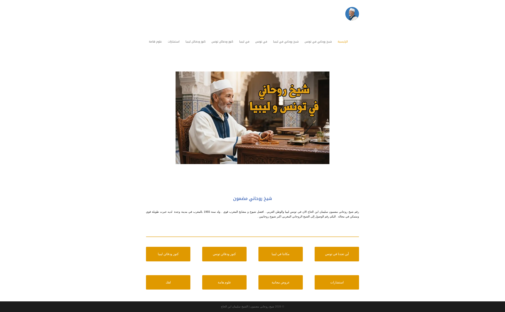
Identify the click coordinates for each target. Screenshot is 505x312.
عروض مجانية (281, 282)
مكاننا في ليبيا (281, 254)
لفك (168, 282)
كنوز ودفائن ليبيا (168, 254)
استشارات (337, 282)
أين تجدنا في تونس (337, 254)
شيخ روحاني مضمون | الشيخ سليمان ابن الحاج (247, 306)
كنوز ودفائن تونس (224, 254)
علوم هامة (224, 282)
